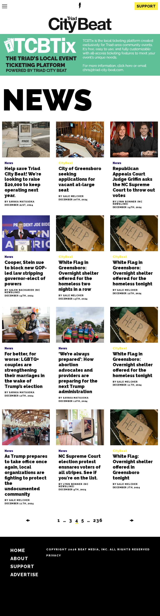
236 (97, 520)
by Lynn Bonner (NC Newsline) (127, 203)
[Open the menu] (4, 6)
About (19, 558)
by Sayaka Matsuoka (19, 202)
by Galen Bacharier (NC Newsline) (22, 291)
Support (146, 6)
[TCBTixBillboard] (80, 74)
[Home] (80, 25)
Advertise (24, 574)
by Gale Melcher (71, 196)
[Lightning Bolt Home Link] (80, 6)
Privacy (53, 555)
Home (17, 550)
